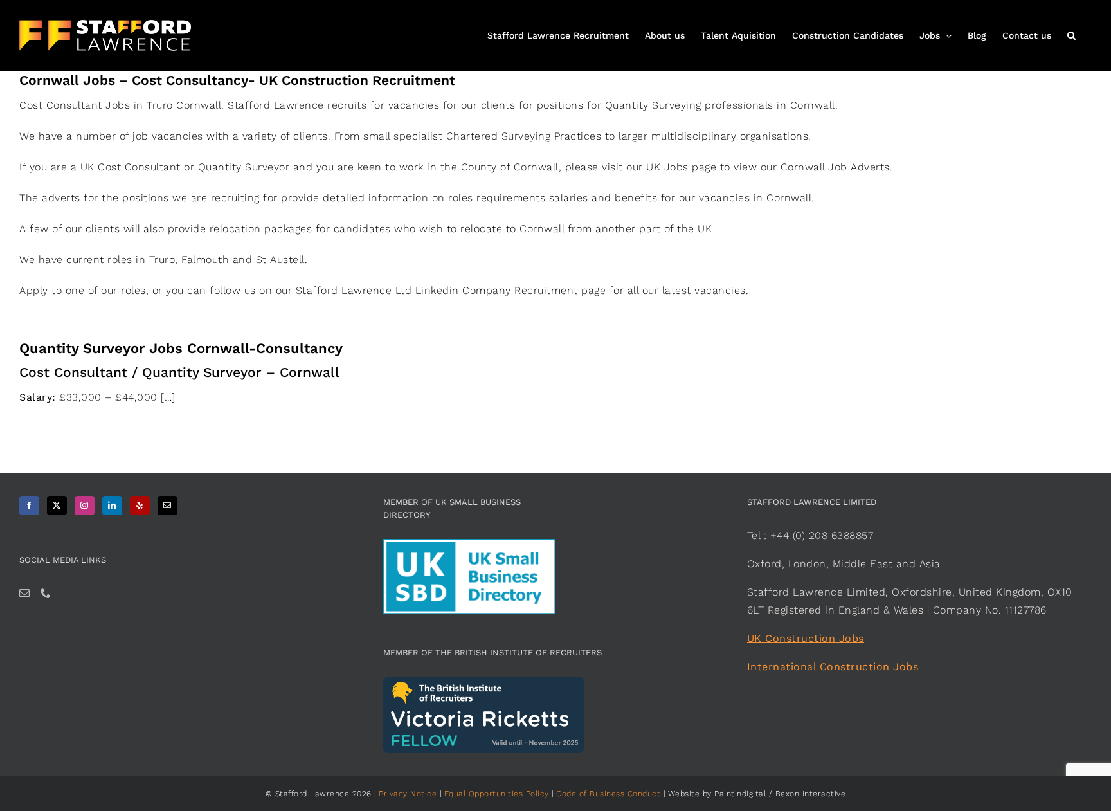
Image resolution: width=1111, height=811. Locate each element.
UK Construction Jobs (805, 638)
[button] (1071, 34)
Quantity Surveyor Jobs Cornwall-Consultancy (181, 348)
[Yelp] (140, 505)
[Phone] (46, 593)
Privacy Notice (408, 793)
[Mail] (167, 505)
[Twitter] (57, 505)
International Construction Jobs (833, 667)
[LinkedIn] (112, 505)
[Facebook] (29, 505)
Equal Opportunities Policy (496, 793)
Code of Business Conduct (608, 793)
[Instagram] (85, 505)
